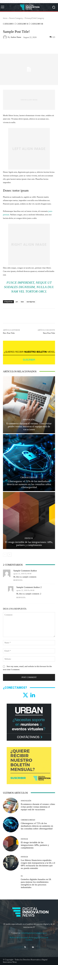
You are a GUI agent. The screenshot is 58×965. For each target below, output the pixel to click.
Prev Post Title (9, 333)
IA (22, 876)
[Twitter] (25, 695)
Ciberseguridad (28, 477)
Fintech (29, 538)
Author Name (16, 37)
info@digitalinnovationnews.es (34, 933)
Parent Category (16, 18)
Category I (8, 24)
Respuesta (17, 580)
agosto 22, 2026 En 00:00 (22, 573)
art (17, 302)
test (22, 302)
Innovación (29, 420)
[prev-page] (5, 555)
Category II (22, 24)
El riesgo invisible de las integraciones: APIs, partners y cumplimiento (35, 845)
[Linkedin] (32, 695)
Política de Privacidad (19, 937)
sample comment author (25, 571)
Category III (37, 24)
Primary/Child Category (34, 18)
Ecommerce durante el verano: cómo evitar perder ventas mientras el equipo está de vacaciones (29, 426)
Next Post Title (49, 333)
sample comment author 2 (29, 587)
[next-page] (9, 555)
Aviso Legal (34, 937)
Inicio (5, 18)
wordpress (31, 302)
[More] (43, 47)
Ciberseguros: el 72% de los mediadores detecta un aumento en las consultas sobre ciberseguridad (29, 484)
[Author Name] (5, 37)
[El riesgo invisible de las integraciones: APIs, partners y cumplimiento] (29, 520)
